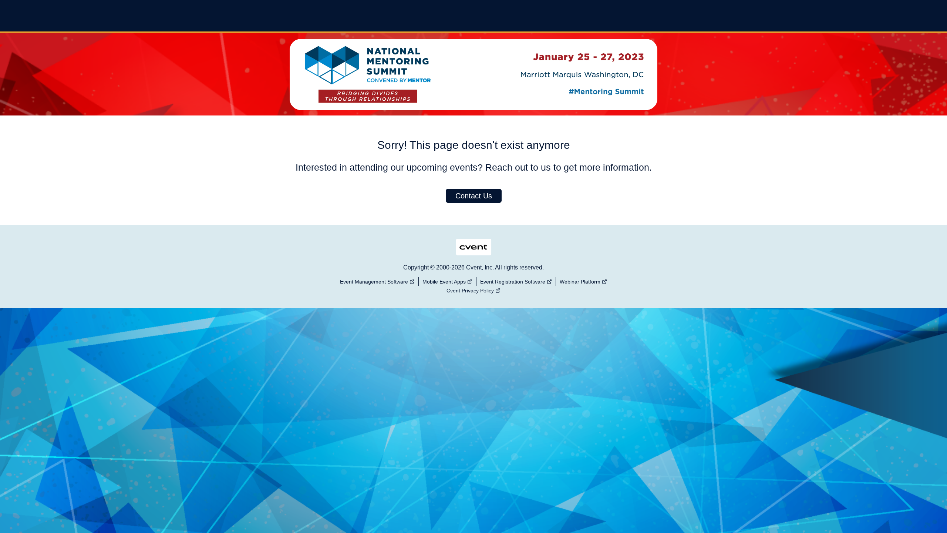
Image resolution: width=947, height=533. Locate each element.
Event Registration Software (512, 282)
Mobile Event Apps (444, 282)
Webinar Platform (580, 282)
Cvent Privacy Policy (470, 291)
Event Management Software (374, 282)
